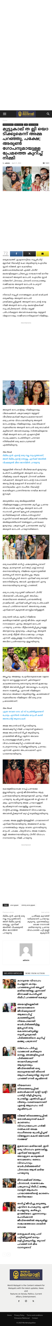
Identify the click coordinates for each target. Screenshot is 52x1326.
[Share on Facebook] (16, 253)
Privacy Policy (19, 1315)
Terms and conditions (35, 1315)
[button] (4, 114)
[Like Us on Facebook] (42, 253)
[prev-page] (4, 1254)
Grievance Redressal (22, 1318)
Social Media (33, 125)
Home (5, 120)
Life (26, 125)
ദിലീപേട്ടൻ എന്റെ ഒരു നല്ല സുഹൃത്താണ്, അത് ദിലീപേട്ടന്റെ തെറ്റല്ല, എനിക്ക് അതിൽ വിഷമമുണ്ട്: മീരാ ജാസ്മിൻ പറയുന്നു (24, 459)
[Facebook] (18, 1301)
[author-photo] (26, 956)
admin (7, 163)
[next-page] (8, 1254)
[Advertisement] (26, 27)
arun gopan (14, 905)
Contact (35, 1318)
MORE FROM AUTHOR (35, 973)
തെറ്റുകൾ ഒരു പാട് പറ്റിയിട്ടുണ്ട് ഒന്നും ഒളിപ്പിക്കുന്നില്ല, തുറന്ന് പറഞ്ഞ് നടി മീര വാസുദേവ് (31, 1241)
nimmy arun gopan (28, 905)
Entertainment (8, 125)
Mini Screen (19, 125)
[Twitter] (33, 1301)
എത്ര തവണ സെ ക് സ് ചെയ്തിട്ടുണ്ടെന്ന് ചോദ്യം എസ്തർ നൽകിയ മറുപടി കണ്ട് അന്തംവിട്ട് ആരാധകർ (23, 715)
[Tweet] (29, 253)
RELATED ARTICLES (13, 973)
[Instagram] (26, 1301)
